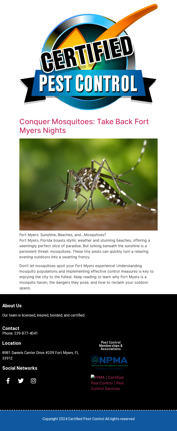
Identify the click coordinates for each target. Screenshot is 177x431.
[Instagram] (33, 381)
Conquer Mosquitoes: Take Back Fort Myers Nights (84, 126)
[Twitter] (21, 381)
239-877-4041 (26, 333)
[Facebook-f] (8, 381)
